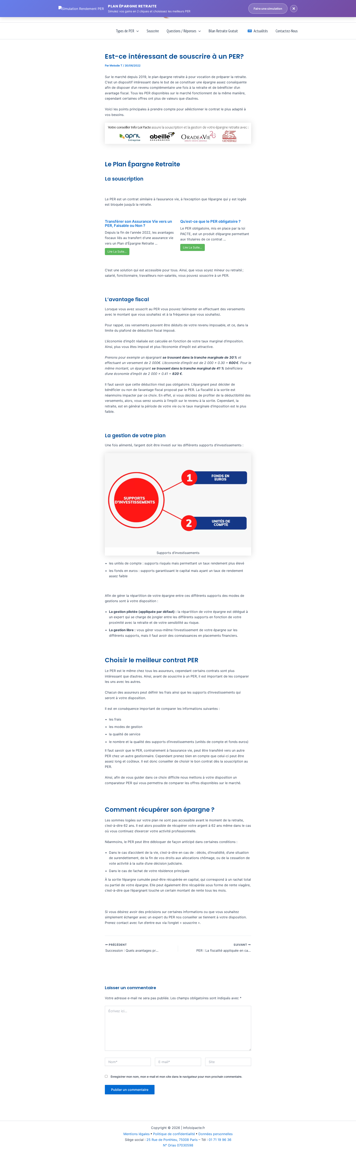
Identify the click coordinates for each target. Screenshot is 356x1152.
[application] (136, 31)
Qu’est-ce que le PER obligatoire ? (210, 221)
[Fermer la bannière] (293, 8)
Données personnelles (215, 1134)
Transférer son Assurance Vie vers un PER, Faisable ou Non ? (138, 223)
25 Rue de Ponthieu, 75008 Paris (172, 1140)
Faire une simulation (268, 8)
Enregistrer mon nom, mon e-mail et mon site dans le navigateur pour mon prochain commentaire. (176, 1076)
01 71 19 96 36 (220, 1140)
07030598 (178, 1145)
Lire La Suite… (117, 251)
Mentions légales (136, 1134)
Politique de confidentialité (174, 1134)
